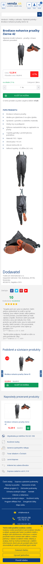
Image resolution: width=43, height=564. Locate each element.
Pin (21, 290)
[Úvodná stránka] (14, 6)
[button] (21, 385)
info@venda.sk (23, 512)
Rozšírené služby (13, 442)
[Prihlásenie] (34, 4)
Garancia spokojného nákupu (18, 448)
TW (16, 290)
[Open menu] (3, 4)
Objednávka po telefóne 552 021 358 (21, 436)
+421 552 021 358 (24, 517)
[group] (21, 371)
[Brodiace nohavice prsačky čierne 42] (21, 54)
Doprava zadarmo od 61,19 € (18, 471)
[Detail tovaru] (17, 411)
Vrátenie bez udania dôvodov (18, 465)
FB (12, 290)
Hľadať (39, 14)
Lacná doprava (12, 459)
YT (26, 290)
